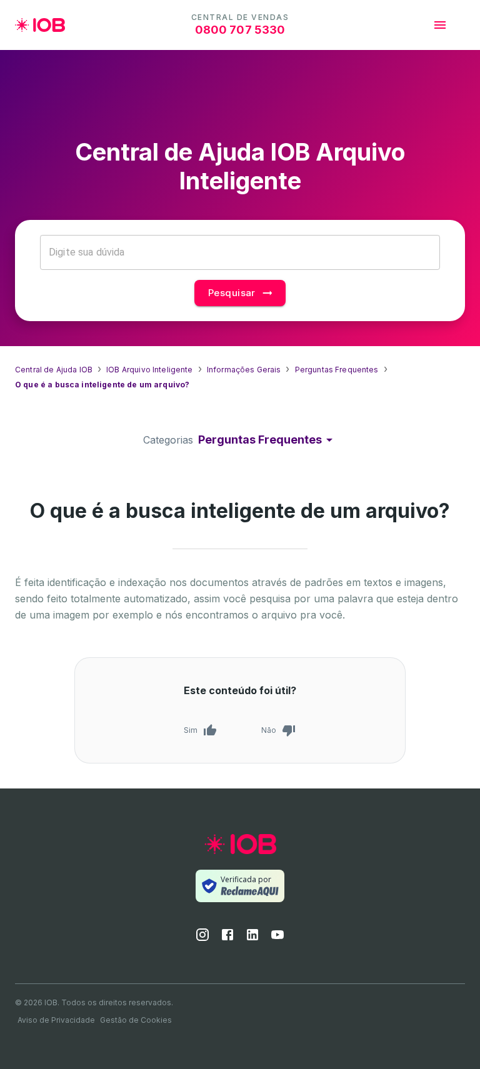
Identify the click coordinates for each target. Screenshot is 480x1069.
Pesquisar (232, 293)
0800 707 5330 (240, 29)
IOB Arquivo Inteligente (149, 369)
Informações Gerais (244, 369)
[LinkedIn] (252, 938)
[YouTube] (277, 938)
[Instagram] (202, 938)
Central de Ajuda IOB (53, 369)
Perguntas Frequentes (337, 369)
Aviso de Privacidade (56, 1020)
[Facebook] (227, 938)
